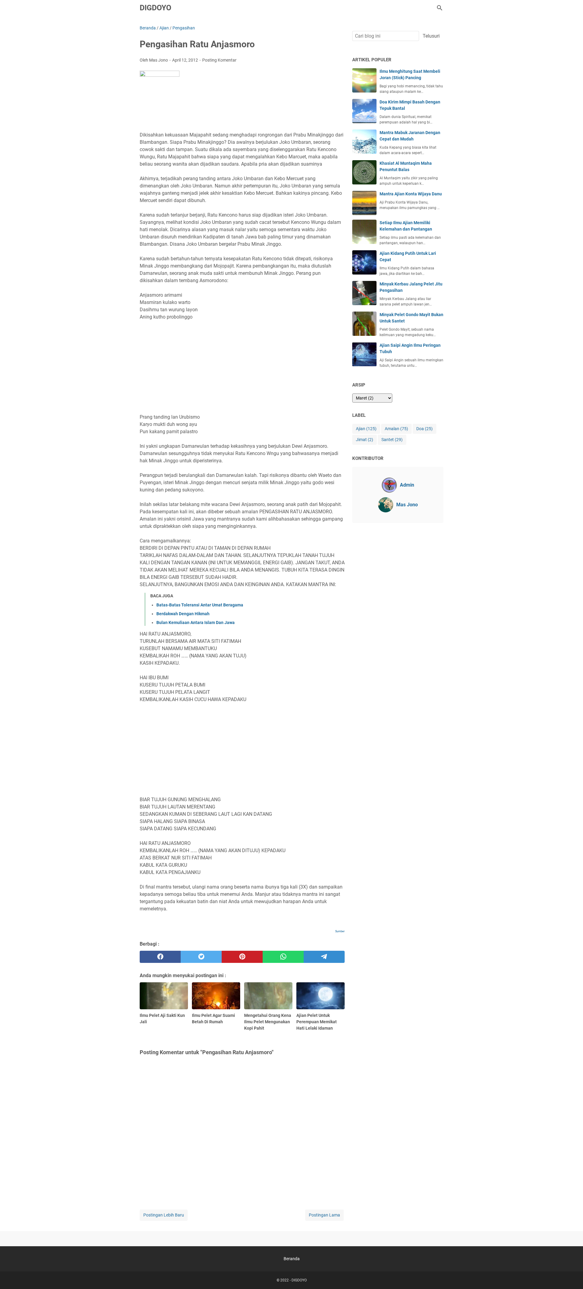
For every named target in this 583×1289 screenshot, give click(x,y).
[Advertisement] (242, 367)
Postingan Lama (324, 1215)
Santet (392, 439)
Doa (424, 428)
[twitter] (201, 957)
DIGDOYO (155, 7)
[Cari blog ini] (439, 8)
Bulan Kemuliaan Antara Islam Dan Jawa (195, 622)
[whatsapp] (283, 957)
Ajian (366, 428)
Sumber (340, 931)
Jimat (364, 439)
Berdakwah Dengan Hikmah (183, 613)
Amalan (396, 428)
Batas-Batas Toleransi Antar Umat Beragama (199, 604)
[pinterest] (242, 957)
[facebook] (160, 957)
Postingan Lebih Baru (163, 1215)
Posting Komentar (219, 60)
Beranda (292, 1258)
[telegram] (324, 957)
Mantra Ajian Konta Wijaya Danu (411, 193)
